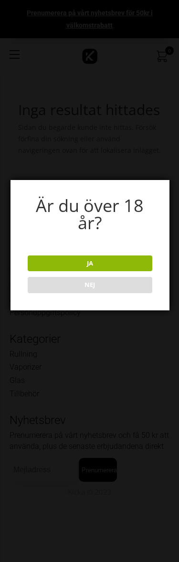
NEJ (89, 284)
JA (90, 263)
